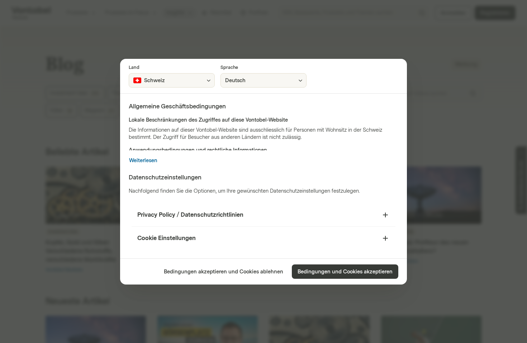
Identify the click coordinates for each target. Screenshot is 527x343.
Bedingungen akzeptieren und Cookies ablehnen (223, 272)
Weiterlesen (143, 161)
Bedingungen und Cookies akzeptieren (345, 272)
